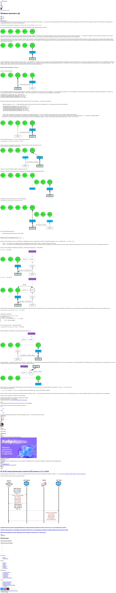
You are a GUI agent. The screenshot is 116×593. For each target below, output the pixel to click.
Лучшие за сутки (4, 540)
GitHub (1, 435)
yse (1, 10)
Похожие (9, 540)
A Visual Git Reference (15, 399)
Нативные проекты (7, 584)
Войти (4, 557)
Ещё (4, 535)
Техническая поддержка (13, 590)
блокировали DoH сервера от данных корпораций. (75, 473)
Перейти (2, 462)
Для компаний (6, 574)
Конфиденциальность (7, 577)
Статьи (4, 562)
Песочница (5, 568)
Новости (4, 563)
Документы (5, 575)
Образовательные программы (9, 585)
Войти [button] (1, 7)
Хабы (4, 564)
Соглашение (5, 576)
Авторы (4, 567)
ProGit (15, 398)
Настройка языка (4, 590)
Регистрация (5, 558)
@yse (4, 429)
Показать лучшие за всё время (6, 543)
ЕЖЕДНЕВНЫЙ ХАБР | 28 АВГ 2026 (8, 465)
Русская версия (24, 399)
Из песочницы (3, 20)
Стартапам (5, 586)
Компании (5, 566)
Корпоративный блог (7, 581)
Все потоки (4, 1)
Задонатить (3, 415)
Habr (7, 591)
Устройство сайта (6, 572)
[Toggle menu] (0, 1)
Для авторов (5, 573)
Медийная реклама (7, 582)
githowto (30, 403)
